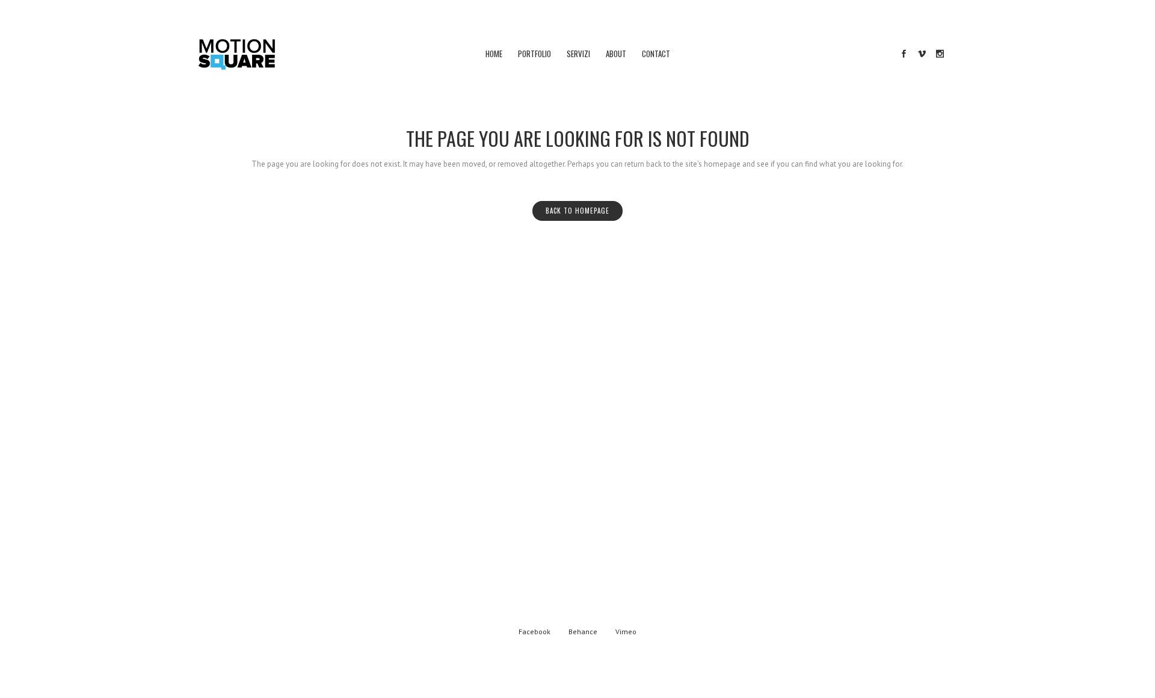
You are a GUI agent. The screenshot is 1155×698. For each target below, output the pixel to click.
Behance (582, 631)
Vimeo (625, 631)
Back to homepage (577, 210)
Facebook (534, 631)
